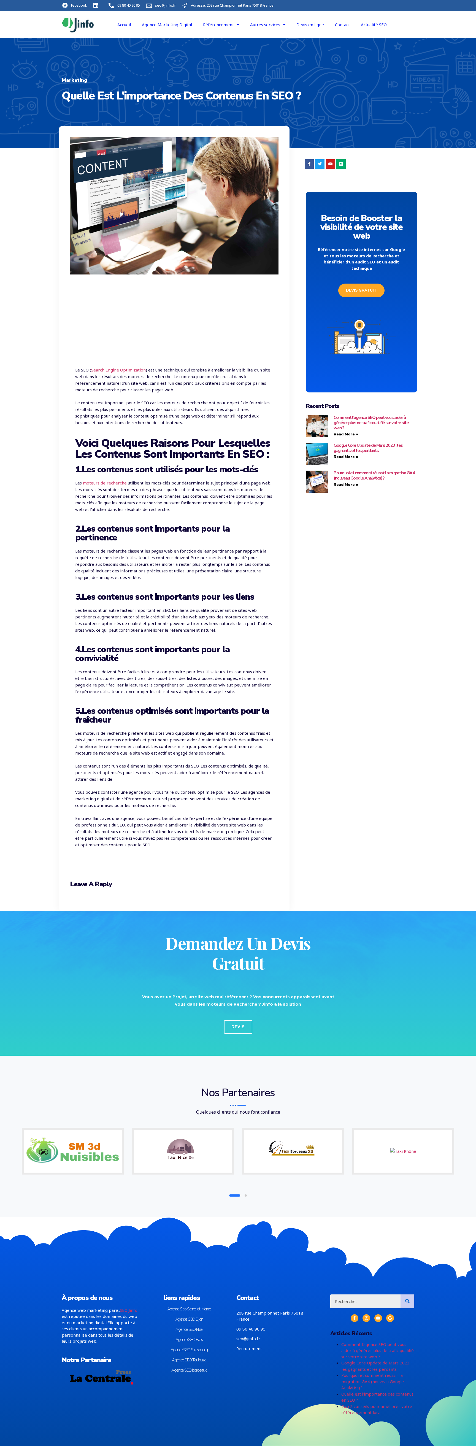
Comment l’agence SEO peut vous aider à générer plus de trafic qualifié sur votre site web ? (371, 422)
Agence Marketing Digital (167, 24)
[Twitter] (319, 164)
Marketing (74, 80)
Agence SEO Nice (188, 1329)
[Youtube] (330, 164)
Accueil (124, 24)
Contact (342, 24)
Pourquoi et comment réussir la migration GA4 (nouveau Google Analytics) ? (374, 475)
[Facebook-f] (309, 164)
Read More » (346, 434)
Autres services (265, 24)
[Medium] (341, 164)
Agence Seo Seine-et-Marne (189, 1309)
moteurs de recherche (105, 483)
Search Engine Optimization (118, 370)
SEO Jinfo (128, 1310)
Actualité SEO (374, 24)
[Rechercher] (407, 1301)
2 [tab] (241, 1195)
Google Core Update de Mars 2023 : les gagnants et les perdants (368, 448)
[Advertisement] (174, 319)
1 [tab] (230, 1195)
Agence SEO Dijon (189, 1319)
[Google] (390, 1318)
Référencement (218, 24)
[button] (361, 290)
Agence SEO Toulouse (189, 1360)
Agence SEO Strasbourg (189, 1350)
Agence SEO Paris (189, 1339)
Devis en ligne (310, 24)
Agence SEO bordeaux (189, 1370)
